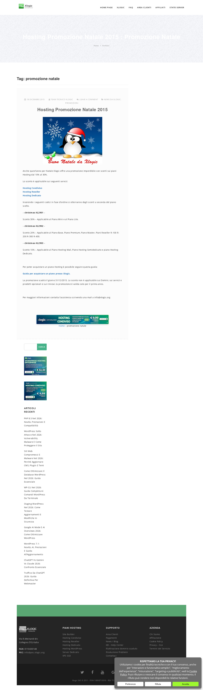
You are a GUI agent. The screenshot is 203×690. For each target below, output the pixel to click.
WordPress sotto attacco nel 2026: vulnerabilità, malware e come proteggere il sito (33, 438)
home (96, 45)
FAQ (131, 7)
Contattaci (111, 655)
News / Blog (112, 641)
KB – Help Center (114, 645)
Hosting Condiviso (32, 188)
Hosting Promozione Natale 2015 (72, 109)
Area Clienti (144, 7)
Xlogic (121, 7)
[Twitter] (82, 672)
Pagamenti (111, 637)
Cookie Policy (156, 641)
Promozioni (71, 103)
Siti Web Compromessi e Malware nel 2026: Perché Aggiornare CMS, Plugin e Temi (34, 458)
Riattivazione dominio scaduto (121, 648)
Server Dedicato (71, 652)
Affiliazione (155, 637)
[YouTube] (102, 672)
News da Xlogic (112, 99)
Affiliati (160, 7)
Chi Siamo (155, 634)
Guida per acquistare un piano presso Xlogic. (46, 273)
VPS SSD (67, 655)
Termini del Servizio (160, 648)
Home (62, 325)
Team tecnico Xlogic (62, 99)
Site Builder (69, 634)
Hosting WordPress (72, 648)
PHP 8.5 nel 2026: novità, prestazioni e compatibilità (34, 422)
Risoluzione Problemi (117, 652)
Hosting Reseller (31, 191)
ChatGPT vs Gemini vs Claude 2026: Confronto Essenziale (35, 564)
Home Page (106, 7)
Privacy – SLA (156, 645)
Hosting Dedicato (32, 195)
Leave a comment (89, 99)
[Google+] (114, 672)
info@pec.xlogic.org (34, 652)
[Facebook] (92, 672)
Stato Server (177, 7)
